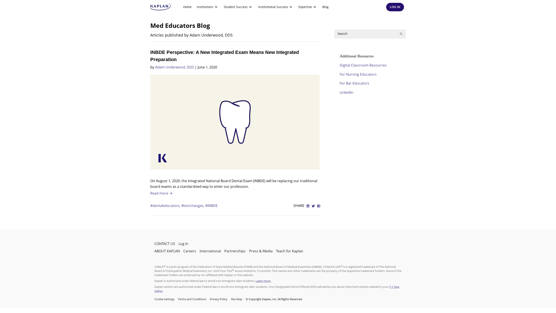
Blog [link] (325, 7)
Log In (183, 243)
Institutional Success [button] (273, 7)
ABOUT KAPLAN (167, 251)
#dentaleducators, (165, 205)
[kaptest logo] (160, 6)
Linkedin (346, 92)
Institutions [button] (205, 7)
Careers (189, 251)
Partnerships (235, 251)
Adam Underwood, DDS (174, 67)
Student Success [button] (236, 7)
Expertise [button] (305, 7)
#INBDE (211, 205)
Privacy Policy (218, 299)
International (210, 251)
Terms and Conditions (192, 299)
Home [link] (187, 7)
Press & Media (261, 251)
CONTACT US (164, 243)
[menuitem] (187, 7)
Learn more (263, 281)
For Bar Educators (354, 83)
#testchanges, (193, 205)
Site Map (236, 299)
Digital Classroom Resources (363, 65)
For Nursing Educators (358, 74)
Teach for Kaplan (289, 251)
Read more (159, 193)
